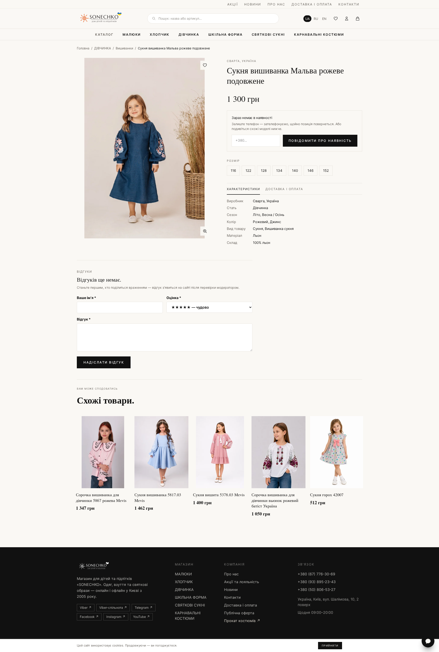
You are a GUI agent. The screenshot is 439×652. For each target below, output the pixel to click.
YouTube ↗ (141, 617)
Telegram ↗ (144, 607)
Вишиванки (124, 48)
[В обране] (204, 65)
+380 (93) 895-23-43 (317, 581)
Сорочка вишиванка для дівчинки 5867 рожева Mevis (101, 497)
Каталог (104, 34)
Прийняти (330, 645)
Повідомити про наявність (320, 141)
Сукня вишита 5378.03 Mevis (219, 494)
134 (279, 170)
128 (264, 170)
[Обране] (335, 18)
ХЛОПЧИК (159, 34)
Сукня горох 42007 (326, 494)
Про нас (276, 4)
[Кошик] (357, 18)
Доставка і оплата (312, 4)
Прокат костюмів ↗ (242, 620)
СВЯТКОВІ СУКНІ (268, 34)
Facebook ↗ (89, 617)
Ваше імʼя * (86, 298)
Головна (83, 48)
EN (324, 19)
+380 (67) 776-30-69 (316, 574)
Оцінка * (173, 298)
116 (233, 170)
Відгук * (84, 319)
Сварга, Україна (241, 61)
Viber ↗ (85, 607)
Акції (232, 4)
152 (326, 170)
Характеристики (243, 189)
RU (316, 19)
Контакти (348, 4)
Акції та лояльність (241, 581)
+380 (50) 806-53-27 (316, 589)
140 (295, 170)
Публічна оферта (239, 613)
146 (310, 170)
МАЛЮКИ (132, 34)
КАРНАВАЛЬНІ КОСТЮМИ (319, 34)
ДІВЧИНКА (189, 34)
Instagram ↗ (115, 617)
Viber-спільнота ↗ (113, 607)
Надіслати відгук (103, 362)
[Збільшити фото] (204, 231)
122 (248, 170)
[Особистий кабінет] (346, 18)
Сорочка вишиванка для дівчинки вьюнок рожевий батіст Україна (275, 500)
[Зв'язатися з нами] (428, 641)
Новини (252, 4)
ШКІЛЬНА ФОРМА (225, 34)
